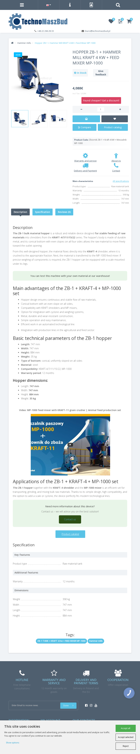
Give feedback (100, 72)
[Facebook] (85, 704)
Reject (126, 746)
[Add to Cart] (86, 118)
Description (20, 212)
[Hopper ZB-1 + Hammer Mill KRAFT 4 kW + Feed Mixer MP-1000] (39, 78)
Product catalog (113, 127)
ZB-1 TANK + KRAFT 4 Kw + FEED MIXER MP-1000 (61, 640)
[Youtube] (95, 704)
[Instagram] (90, 704)
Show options (12, 742)
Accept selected (125, 737)
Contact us (70, 519)
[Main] (12, 43)
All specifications (121, 181)
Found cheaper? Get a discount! (101, 100)
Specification (42, 212)
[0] (111, 22)
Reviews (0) (64, 212)
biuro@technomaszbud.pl (97, 31)
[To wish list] (114, 118)
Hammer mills (96, 640)
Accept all (125, 728)
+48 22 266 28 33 (45, 31)
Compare (85, 127)
